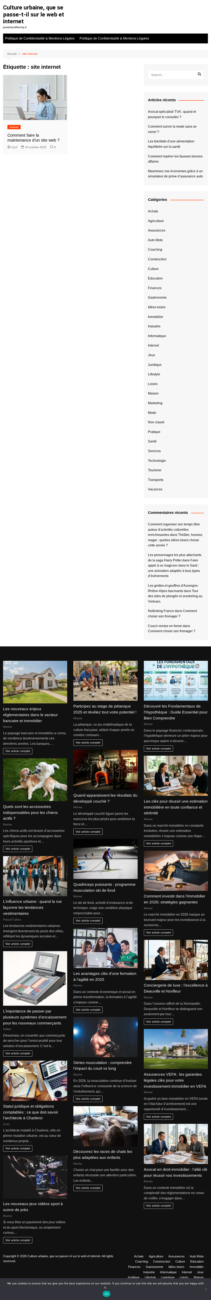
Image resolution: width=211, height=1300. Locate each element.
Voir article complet (17, 751)
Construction (157, 259)
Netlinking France (161, 611)
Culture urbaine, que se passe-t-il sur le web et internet (33, 14)
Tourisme (154, 470)
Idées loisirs (156, 307)
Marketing (155, 403)
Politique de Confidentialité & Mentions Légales (40, 38)
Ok (106, 1293)
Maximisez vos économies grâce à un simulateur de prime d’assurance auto (175, 173)
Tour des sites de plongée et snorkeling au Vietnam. (175, 596)
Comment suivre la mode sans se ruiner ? (172, 129)
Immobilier (155, 317)
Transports (155, 480)
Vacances (155, 489)
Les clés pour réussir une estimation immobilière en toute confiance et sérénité (176, 807)
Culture (153, 269)
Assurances (156, 230)
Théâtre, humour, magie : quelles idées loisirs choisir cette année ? (175, 540)
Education (155, 278)
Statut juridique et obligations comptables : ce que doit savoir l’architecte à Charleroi (30, 1112)
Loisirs (153, 384)
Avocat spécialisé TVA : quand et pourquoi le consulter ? (172, 114)
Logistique (168, 1277)
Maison (153, 393)
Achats (153, 211)
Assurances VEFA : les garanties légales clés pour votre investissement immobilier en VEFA (175, 1080)
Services (154, 451)
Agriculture (156, 221)
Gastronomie (157, 297)
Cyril (14, 147)
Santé (152, 441)
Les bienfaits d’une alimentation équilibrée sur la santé (171, 144)
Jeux (151, 355)
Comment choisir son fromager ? (171, 631)
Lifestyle (154, 374)
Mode (152, 412)
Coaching (155, 249)
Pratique (154, 432)
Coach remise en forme (165, 626)
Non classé (156, 422)
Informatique (157, 336)
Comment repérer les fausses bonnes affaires (175, 159)
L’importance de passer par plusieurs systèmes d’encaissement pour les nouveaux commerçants (34, 1017)
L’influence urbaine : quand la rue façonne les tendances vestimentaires (32, 907)
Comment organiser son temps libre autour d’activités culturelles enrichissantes (174, 530)
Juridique (155, 365)
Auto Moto (155, 240)
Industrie (154, 326)
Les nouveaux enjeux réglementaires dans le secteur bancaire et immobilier (30, 715)
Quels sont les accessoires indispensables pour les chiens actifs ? (30, 812)
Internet (14, 127)
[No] (206, 1289)
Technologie (157, 460)
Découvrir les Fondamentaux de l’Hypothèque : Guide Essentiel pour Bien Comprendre (175, 712)
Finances (155, 288)
